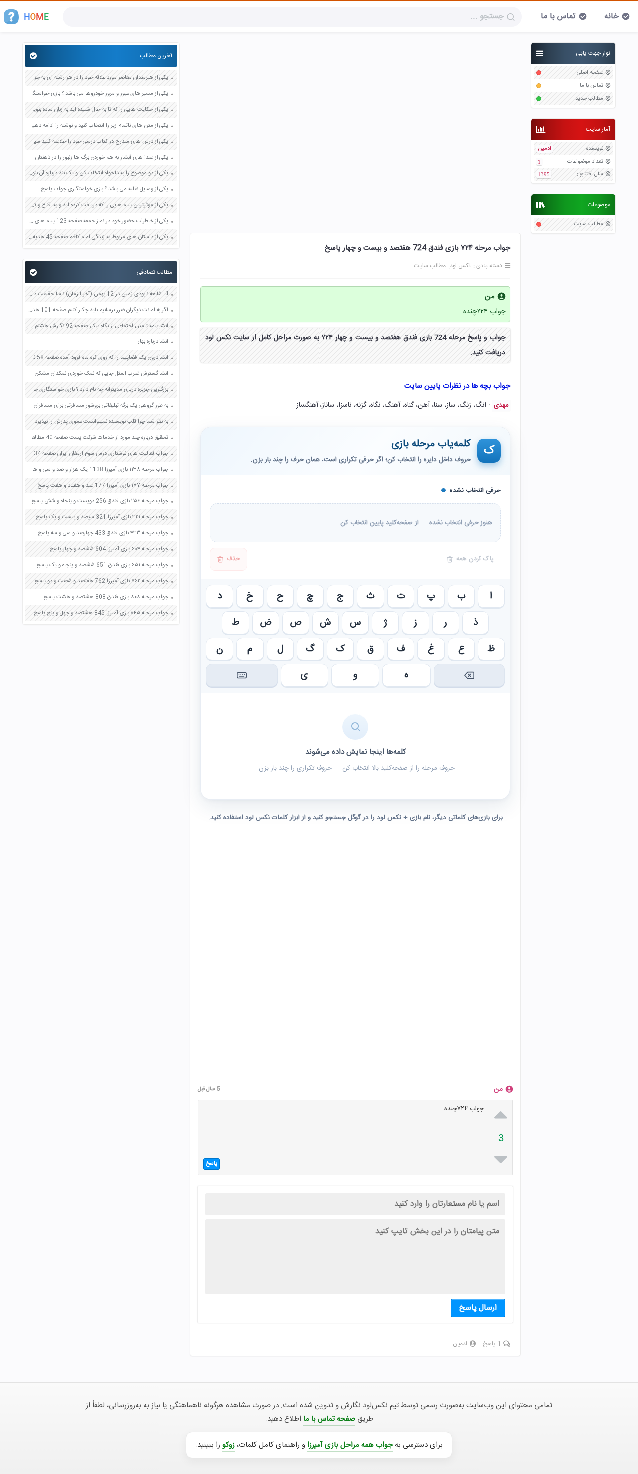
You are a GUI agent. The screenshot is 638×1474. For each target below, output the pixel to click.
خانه (611, 16)
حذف (233, 559)
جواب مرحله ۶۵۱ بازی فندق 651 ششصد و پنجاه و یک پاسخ (102, 565)
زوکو (228, 1445)
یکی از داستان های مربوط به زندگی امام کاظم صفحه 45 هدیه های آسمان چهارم (98, 237)
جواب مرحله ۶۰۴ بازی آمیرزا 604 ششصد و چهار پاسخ (109, 549)
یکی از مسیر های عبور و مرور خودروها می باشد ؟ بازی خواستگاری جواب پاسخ (98, 94)
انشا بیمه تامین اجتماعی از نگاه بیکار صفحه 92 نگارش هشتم (101, 326)
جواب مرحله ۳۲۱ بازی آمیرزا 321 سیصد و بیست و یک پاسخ (102, 517)
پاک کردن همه (475, 559)
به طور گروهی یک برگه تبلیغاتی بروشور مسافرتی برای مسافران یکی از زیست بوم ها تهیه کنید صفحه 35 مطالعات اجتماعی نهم (98, 406)
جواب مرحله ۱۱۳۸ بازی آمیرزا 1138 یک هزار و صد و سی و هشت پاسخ (98, 470)
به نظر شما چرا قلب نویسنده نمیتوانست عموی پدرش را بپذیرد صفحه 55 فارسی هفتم (98, 422)
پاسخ (211, 1163)
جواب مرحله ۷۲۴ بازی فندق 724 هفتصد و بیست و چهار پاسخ (417, 248)
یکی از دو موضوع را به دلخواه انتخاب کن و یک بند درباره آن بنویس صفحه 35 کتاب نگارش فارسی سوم (98, 173)
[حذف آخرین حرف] (469, 675)
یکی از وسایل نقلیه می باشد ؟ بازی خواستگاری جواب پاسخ (104, 189)
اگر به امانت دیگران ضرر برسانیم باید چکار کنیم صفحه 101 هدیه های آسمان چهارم (98, 310)
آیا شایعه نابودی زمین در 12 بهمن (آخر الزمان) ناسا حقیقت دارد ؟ (98, 294)
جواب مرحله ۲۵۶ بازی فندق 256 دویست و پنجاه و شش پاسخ (99, 501)
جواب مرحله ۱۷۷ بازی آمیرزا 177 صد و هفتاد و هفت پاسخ (102, 486)
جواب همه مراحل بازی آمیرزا (350, 1445)
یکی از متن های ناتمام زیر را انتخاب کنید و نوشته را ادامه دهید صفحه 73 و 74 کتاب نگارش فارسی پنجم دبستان (98, 126)
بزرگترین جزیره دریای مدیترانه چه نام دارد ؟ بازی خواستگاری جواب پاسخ (98, 390)
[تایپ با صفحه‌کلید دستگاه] (241, 675)
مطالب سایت (588, 224)
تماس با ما (558, 16)
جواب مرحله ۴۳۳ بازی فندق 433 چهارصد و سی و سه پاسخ (103, 533)
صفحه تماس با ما (329, 1419)
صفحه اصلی (590, 73)
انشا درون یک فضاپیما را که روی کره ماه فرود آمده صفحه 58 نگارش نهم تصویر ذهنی (98, 358)
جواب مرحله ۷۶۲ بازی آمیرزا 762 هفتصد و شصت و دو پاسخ (101, 581)
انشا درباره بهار (153, 342)
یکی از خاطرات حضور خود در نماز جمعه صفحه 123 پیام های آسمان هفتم (98, 221)
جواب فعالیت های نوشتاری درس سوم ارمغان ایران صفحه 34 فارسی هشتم (98, 454)
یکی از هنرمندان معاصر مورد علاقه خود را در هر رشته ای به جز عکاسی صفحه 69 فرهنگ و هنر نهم (98, 78)
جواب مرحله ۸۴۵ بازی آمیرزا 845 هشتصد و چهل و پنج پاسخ (101, 613)
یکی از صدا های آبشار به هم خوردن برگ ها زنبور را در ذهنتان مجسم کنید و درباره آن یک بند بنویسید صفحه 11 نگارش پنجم (98, 158)
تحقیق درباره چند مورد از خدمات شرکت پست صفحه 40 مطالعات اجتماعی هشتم (98, 438)
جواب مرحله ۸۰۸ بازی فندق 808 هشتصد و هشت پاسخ (105, 597)
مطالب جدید (589, 99)
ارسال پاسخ (478, 1307)
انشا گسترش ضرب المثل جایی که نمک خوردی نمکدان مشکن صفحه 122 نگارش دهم (98, 374)
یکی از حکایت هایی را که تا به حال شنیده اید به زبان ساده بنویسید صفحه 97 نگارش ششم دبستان (98, 110)
